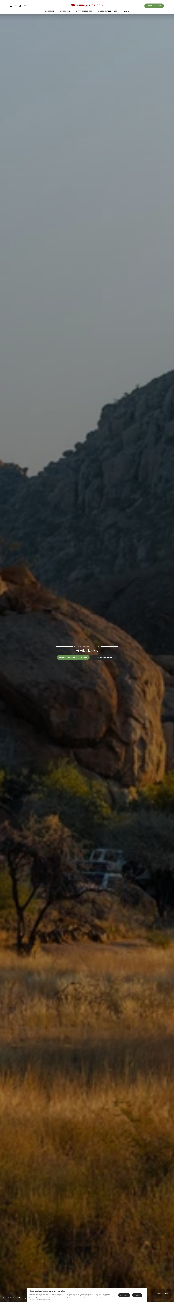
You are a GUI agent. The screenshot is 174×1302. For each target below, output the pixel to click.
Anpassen (137, 1295)
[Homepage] (3, 1298)
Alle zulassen (124, 1295)
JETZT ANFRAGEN (154, 6)
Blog (126, 11)
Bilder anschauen (104, 657)
